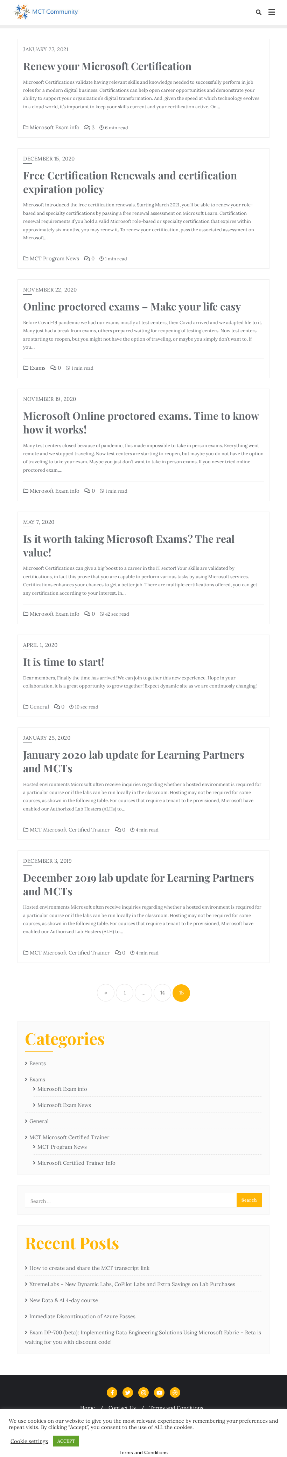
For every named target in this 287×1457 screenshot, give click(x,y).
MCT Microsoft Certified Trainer (69, 829)
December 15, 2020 (49, 158)
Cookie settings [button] (29, 1441)
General (38, 706)
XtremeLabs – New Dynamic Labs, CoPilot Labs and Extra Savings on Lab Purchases (132, 1284)
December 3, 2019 (47, 860)
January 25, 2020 (46, 737)
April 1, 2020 (40, 645)
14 (162, 992)
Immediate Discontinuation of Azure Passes (82, 1316)
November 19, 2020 (49, 399)
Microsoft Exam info (53, 127)
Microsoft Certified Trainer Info (76, 1163)
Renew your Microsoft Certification (107, 66)
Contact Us (122, 1407)
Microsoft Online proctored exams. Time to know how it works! (141, 422)
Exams (37, 367)
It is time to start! (63, 661)
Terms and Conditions (176, 1407)
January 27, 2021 (45, 49)
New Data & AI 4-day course (63, 1300)
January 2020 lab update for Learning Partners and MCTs (133, 761)
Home (87, 1407)
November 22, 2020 (50, 289)
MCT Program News (53, 258)
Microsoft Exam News (64, 1105)
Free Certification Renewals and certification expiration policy (130, 182)
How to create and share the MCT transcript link (89, 1268)
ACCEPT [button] (66, 1441)
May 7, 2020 (39, 522)
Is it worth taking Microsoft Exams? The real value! (128, 545)
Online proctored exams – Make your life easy (132, 306)
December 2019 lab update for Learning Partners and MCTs (138, 884)
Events (37, 1063)
